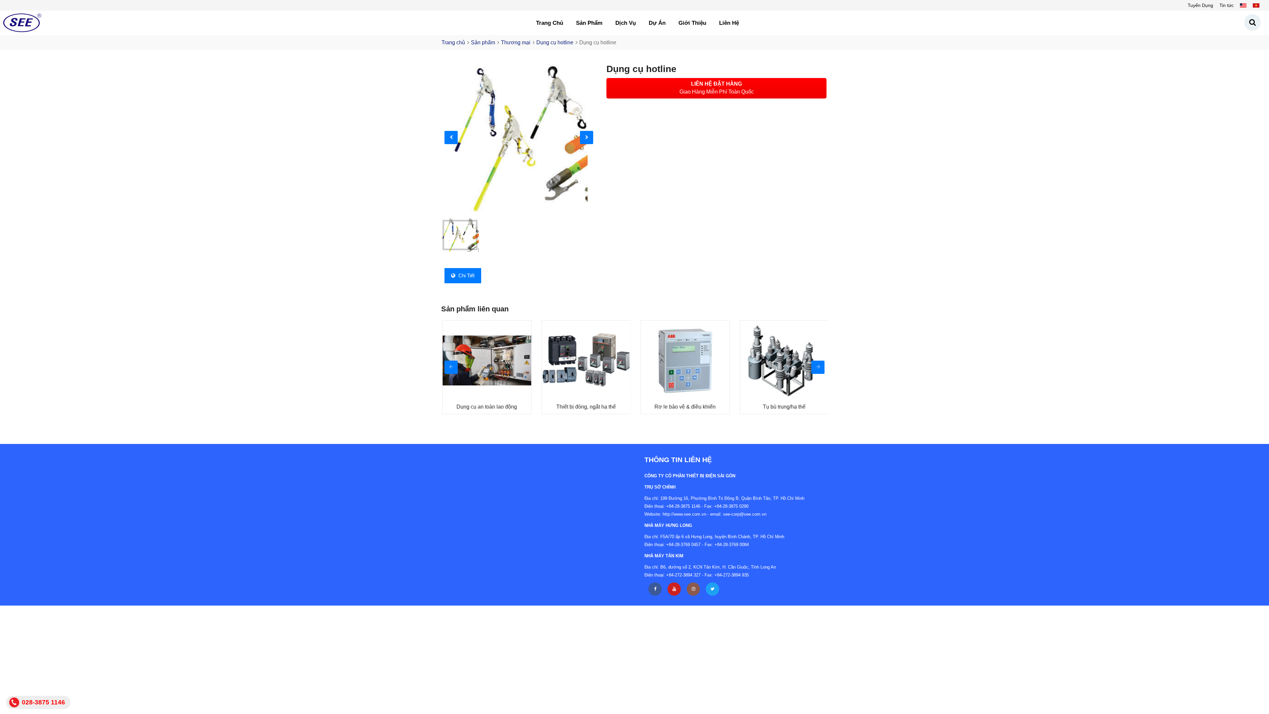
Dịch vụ (625, 23)
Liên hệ (729, 23)
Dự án (657, 23)
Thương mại (515, 42)
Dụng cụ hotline (554, 42)
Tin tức (1226, 5)
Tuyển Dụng (1200, 5)
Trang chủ (549, 23)
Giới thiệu (692, 23)
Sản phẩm (589, 23)
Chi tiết (466, 275)
